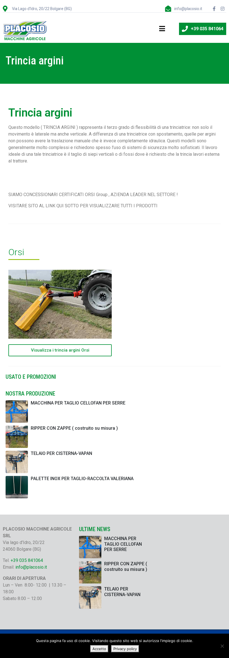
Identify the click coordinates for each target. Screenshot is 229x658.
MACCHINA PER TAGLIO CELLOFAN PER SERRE (78, 403)
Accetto (99, 649)
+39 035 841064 (27, 560)
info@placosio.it (31, 567)
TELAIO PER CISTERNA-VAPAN (61, 453)
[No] (222, 646)
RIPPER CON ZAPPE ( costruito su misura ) (74, 428)
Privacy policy (125, 649)
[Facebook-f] (214, 8)
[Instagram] (222, 8)
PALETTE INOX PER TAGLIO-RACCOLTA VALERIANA (82, 478)
